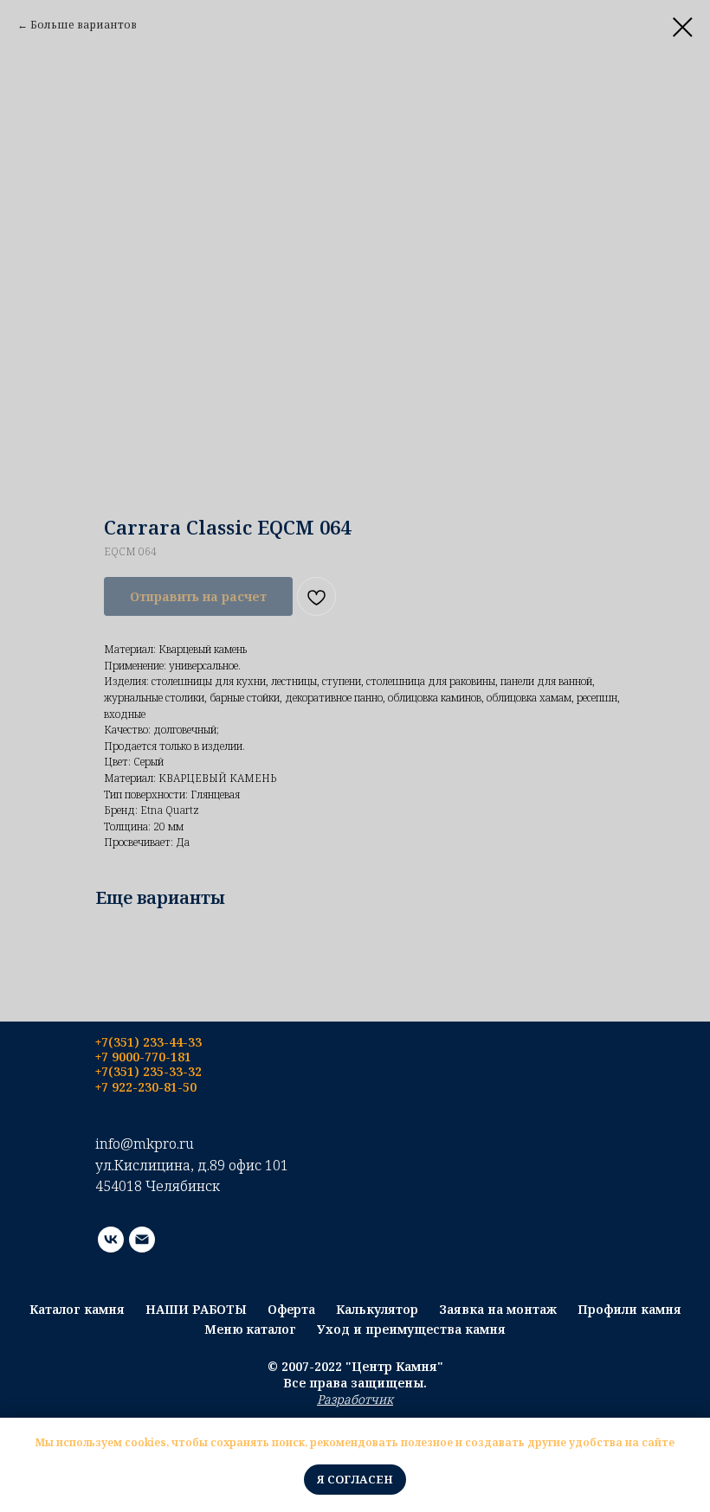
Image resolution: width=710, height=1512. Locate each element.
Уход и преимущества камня (411, 1329)
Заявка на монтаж (498, 1309)
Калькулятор (377, 1309)
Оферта (291, 1309)
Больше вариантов (83, 24)
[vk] (111, 1240)
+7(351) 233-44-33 (148, 1042)
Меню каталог (250, 1329)
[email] (142, 1240)
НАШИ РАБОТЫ (196, 1309)
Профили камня (629, 1309)
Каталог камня (77, 1309)
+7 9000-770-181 (143, 1056)
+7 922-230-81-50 (146, 1087)
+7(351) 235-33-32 (148, 1071)
